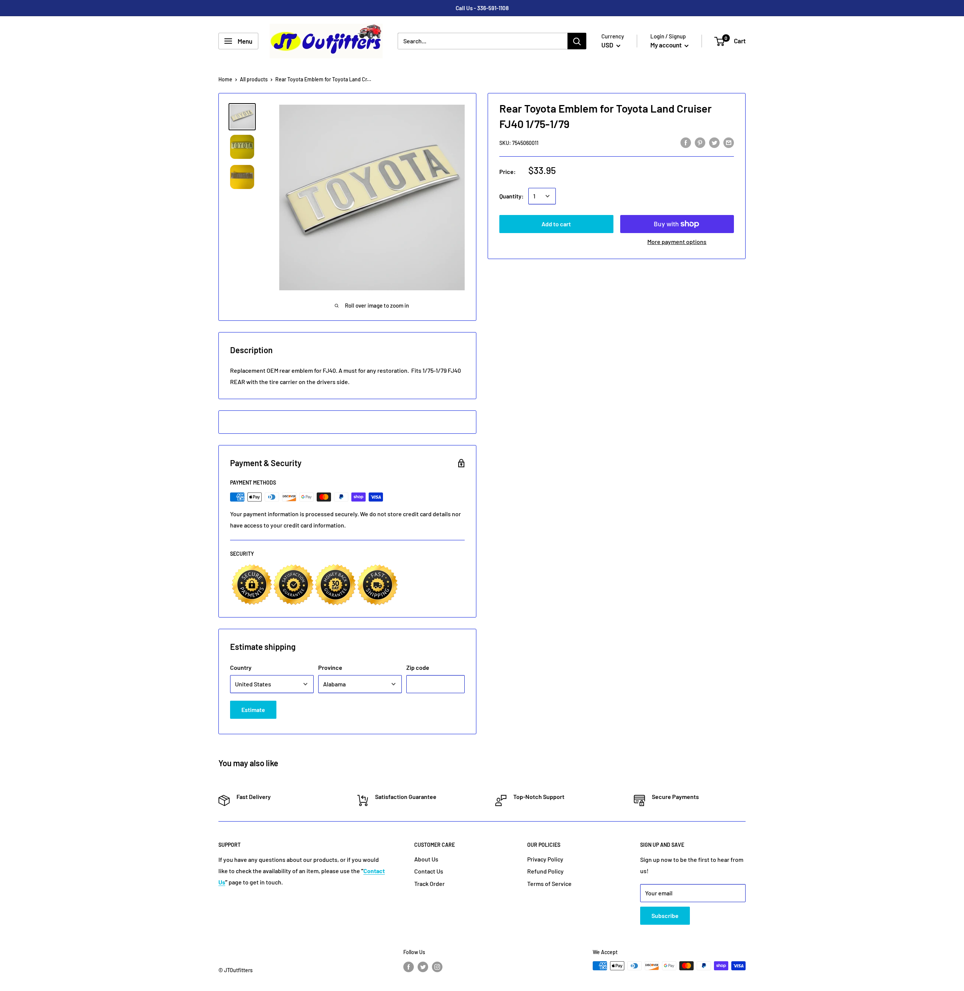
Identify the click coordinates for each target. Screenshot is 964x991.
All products (254, 79)
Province (330, 667)
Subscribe (665, 915)
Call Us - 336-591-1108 (482, 8)
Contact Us (428, 871)
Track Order (429, 883)
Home (225, 79)
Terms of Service (549, 883)
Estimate (253, 709)
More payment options (676, 241)
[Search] (576, 41)
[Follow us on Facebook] (408, 966)
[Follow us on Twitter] (423, 966)
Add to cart (556, 223)
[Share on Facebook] (685, 142)
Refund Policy (545, 871)
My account (666, 45)
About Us (426, 859)
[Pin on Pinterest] (700, 142)
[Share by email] (728, 142)
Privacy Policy (545, 859)
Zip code (417, 667)
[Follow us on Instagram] (437, 966)
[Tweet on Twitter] (714, 142)
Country (241, 667)
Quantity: (511, 196)
